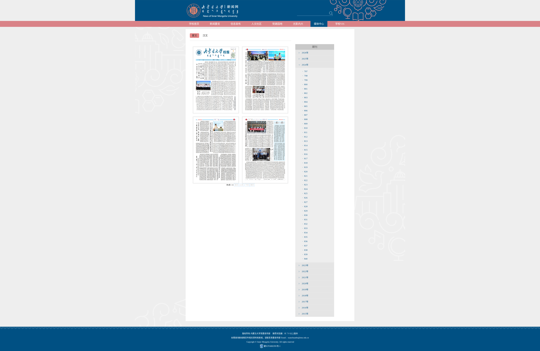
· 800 (305, 84)
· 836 (305, 241)
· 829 (305, 211)
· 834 (305, 233)
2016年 (305, 308)
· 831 (305, 219)
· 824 (305, 189)
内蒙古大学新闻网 (215, 10)
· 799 (305, 80)
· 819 (305, 167)
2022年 (305, 271)
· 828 (305, 206)
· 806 (305, 111)
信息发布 (236, 23)
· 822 (305, 180)
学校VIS (339, 23)
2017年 (305, 302)
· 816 (305, 154)
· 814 (305, 145)
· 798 (305, 76)
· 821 (305, 176)
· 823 (305, 185)
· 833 (305, 228)
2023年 (305, 265)
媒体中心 (319, 23)
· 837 (305, 246)
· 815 (305, 150)
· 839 (305, 254)
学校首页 (194, 23)
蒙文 (194, 35)
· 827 (305, 202)
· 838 (305, 250)
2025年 (305, 59)
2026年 (305, 53)
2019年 (305, 289)
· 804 (305, 102)
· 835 (305, 237)
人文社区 (256, 23)
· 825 (305, 193)
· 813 (305, 141)
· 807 (305, 115)
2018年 (305, 295)
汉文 (205, 35)
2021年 (305, 277)
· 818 (305, 163)
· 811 (304, 132)
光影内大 (298, 23)
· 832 (305, 224)
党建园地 (277, 23)
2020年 (305, 283)
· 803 (305, 97)
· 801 (305, 89)
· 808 (305, 119)
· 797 (305, 71)
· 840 (305, 259)
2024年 (305, 65)
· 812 (305, 137)
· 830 (305, 215)
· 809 (305, 124)
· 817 (305, 158)
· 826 (305, 198)
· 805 (305, 106)
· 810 (305, 128)
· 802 (305, 93)
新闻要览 (215, 23)
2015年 (305, 314)
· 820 (305, 172)
